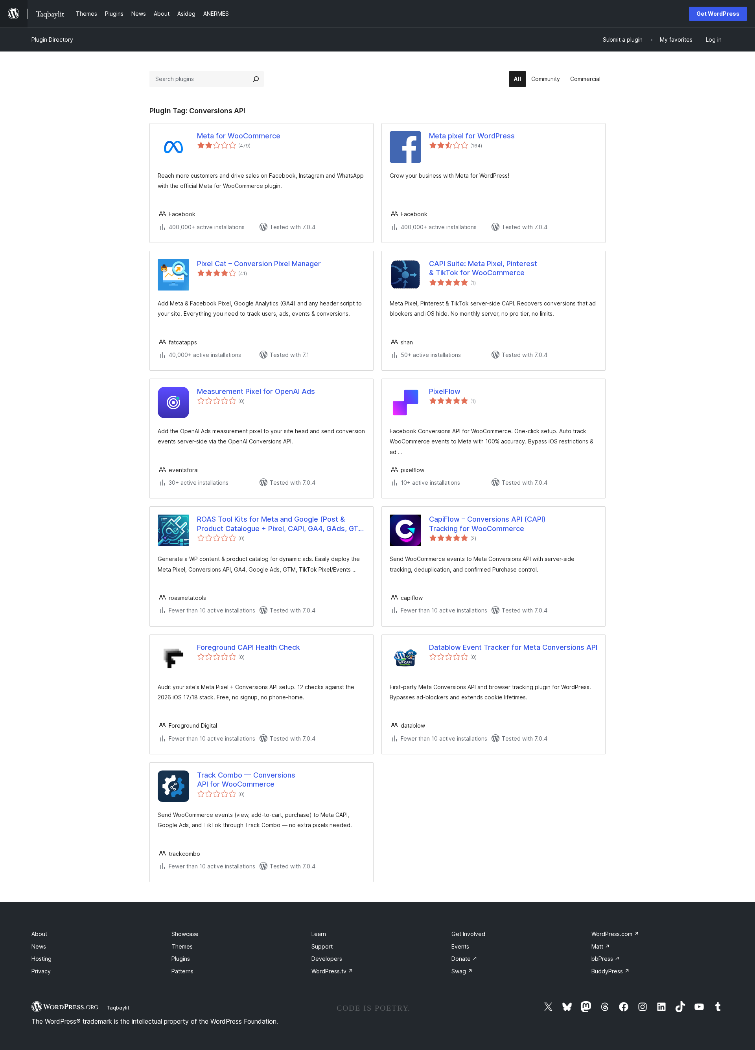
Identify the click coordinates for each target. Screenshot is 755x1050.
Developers (326, 958)
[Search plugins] (256, 79)
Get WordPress (718, 13)
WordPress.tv (332, 971)
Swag (462, 971)
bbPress (605, 958)
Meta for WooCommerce (238, 136)
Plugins (180, 958)
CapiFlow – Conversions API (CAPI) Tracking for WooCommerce (487, 523)
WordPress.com (615, 933)
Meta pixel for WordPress (472, 136)
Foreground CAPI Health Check (248, 647)
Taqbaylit (118, 1007)
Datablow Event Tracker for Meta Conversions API (513, 647)
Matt (600, 946)
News (38, 946)
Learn (318, 933)
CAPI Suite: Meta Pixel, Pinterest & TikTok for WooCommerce (483, 268)
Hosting (41, 958)
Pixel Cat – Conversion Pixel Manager (259, 263)
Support (322, 946)
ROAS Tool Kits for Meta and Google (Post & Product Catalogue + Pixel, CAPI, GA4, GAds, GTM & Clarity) (280, 524)
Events (460, 946)
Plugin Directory (52, 39)
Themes (182, 946)
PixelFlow (444, 391)
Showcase (185, 933)
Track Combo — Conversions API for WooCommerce (246, 779)
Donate (464, 958)
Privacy (41, 971)
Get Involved (468, 933)
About (39, 933)
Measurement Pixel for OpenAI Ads (256, 391)
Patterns (182, 971)
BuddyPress (610, 971)
